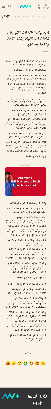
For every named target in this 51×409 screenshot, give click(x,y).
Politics (26, 16)
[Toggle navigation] (3, 6)
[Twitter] (40, 396)
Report (16, 16)
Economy (36, 16)
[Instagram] (35, 403)
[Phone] (35, 396)
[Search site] (9, 7)
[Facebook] (45, 396)
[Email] (30, 396)
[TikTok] (40, 403)
